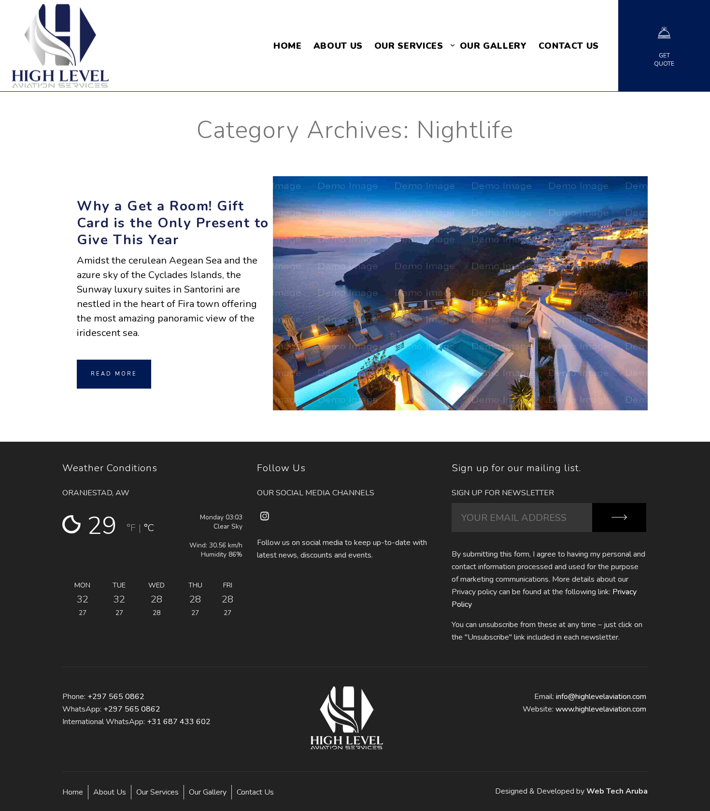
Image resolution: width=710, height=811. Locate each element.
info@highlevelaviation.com (601, 696)
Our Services (157, 792)
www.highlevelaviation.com (600, 709)
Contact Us (255, 792)
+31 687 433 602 (179, 721)
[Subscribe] (619, 517)
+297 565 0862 (115, 696)
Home (72, 792)
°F (131, 527)
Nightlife (460, 274)
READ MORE (114, 374)
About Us (109, 792)
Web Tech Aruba (617, 791)
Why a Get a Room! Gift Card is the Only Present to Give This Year (173, 223)
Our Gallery (208, 792)
